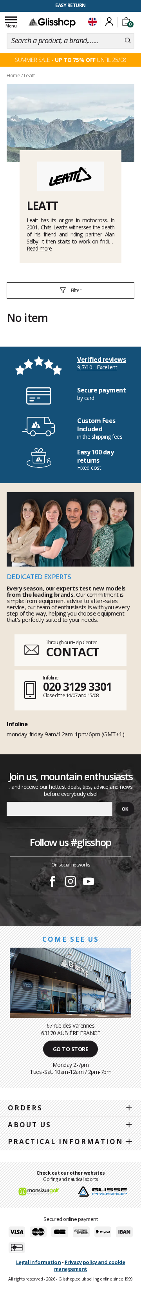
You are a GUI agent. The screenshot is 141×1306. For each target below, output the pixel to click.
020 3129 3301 (77, 686)
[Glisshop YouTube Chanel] (88, 882)
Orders (25, 1107)
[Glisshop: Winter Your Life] (52, 22)
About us (29, 1124)
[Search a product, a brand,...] (128, 41)
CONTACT (72, 652)
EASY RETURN (70, 5)
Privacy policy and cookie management (89, 1265)
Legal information (38, 1262)
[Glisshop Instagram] (70, 882)
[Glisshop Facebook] (52, 882)
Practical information (65, 1141)
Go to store (71, 1049)
